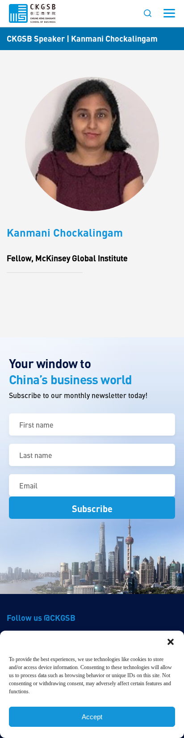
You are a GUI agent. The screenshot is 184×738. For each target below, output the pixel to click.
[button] (170, 641)
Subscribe (92, 508)
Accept (92, 717)
